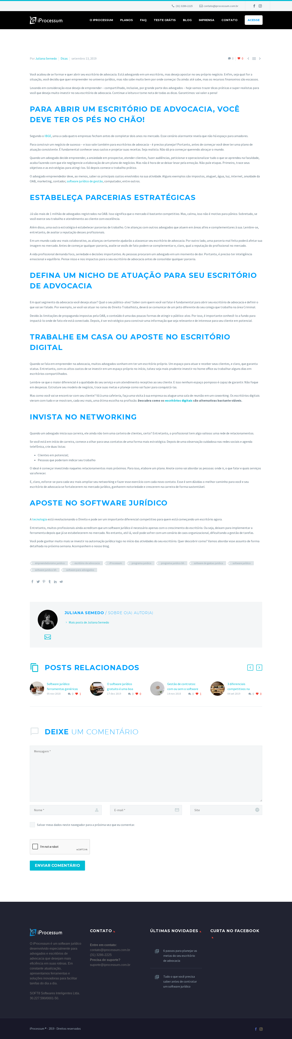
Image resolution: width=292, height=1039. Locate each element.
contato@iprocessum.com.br (221, 6)
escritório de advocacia (87, 563)
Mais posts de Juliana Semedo (89, 622)
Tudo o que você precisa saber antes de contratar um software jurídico (180, 981)
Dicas (64, 58)
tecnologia (39, 519)
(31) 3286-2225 (184, 6)
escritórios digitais (178, 400)
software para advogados (80, 570)
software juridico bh (45, 570)
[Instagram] (260, 6)
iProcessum (115, 563)
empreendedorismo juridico (50, 563)
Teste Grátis (165, 20)
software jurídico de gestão (85, 181)
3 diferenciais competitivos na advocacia (238, 689)
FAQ (143, 20)
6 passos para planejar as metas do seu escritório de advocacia (180, 956)
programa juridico (141, 563)
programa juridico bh (172, 563)
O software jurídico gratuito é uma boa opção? (120, 689)
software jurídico (242, 563)
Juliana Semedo (46, 58)
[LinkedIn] (55, 581)
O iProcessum (101, 20)
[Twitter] (38, 581)
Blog (187, 20)
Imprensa (206, 20)
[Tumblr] (49, 581)
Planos (126, 20)
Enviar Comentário (57, 865)
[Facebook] (254, 6)
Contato (229, 20)
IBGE (47, 136)
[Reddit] (61, 581)
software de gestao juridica (208, 563)
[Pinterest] (43, 581)
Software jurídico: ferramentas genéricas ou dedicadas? (62, 689)
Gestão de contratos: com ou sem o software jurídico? (182, 689)
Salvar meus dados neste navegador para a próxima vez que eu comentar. (86, 825)
